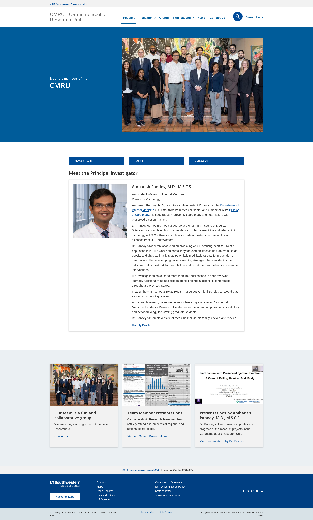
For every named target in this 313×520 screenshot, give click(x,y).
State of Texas (163, 491)
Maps (100, 486)
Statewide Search (107, 495)
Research (146, 17)
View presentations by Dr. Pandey (222, 441)
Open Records (105, 491)
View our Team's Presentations (147, 436)
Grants (164, 17)
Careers (101, 482)
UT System (103, 499)
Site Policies (166, 512)
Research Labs (65, 496)
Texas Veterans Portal (167, 495)
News (201, 17)
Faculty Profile (141, 325)
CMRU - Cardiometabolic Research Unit (77, 17)
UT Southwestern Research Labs (69, 4)
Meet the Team (83, 160)
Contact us (61, 436)
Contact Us (217, 17)
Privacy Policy (148, 512)
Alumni (139, 160)
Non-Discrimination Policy (170, 486)
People (128, 17)
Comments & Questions (169, 482)
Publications (182, 17)
